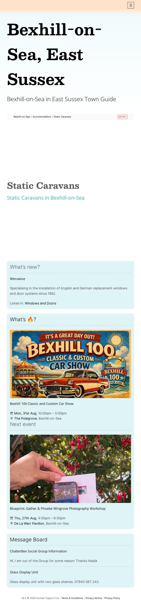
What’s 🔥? (23, 319)
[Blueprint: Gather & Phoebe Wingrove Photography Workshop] (70, 469)
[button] (131, 5)
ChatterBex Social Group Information (38, 551)
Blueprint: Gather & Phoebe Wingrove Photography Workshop (58, 508)
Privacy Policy (112, 598)
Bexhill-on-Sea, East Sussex (54, 54)
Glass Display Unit (24, 572)
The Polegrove (25, 418)
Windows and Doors (40, 303)
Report (122, 117)
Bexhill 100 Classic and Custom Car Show (41, 403)
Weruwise (17, 278)
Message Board (28, 539)
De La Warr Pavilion (29, 523)
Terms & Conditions (72, 598)
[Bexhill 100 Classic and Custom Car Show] (70, 364)
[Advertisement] (70, 150)
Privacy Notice (94, 598)
